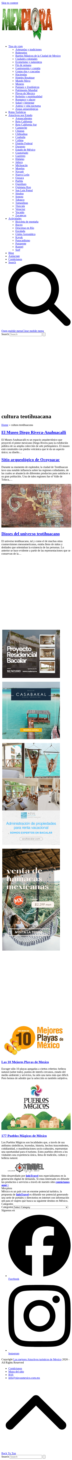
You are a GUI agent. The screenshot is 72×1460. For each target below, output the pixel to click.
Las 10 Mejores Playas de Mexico (25, 1062)
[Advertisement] (36, 374)
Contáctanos (15, 1368)
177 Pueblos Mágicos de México (24, 1136)
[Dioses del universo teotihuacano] (36, 526)
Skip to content (9, 2)
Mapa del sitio (16, 1371)
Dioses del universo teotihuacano (30, 533)
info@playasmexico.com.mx (24, 1377)
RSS (10, 1374)
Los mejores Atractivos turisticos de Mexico (37, 1359)
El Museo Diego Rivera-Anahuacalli (33, 432)
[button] (22, 330)
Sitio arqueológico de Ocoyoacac (30, 459)
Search (5, 334)
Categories (7, 1207)
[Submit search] (44, 334)
